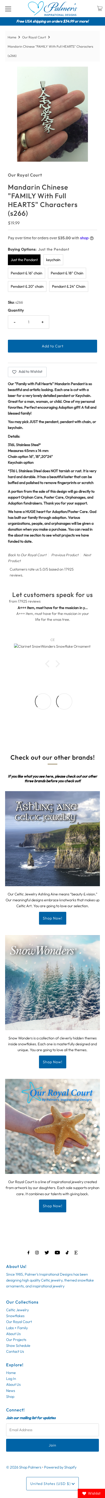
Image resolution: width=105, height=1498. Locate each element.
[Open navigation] (8, 8)
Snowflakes (15, 1316)
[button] (48, 663)
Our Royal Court (34, 37)
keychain (53, 259)
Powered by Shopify (60, 1467)
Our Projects (16, 1339)
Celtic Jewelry (17, 1310)
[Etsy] (75, 1252)
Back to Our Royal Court (27, 555)
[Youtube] (57, 1252)
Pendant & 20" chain (27, 286)
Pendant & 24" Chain (68, 286)
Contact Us (15, 1351)
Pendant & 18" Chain (67, 273)
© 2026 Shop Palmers (23, 1467)
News (10, 1390)
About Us (13, 1333)
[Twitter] (47, 1252)
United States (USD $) (51, 1483)
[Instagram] (37, 1252)
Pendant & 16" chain (26, 273)
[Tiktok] (67, 1252)
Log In (11, 1378)
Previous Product (64, 555)
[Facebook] (29, 1252)
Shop (10, 1396)
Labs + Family (17, 1328)
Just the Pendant (24, 259)
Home (12, 37)
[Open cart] (99, 8)
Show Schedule (18, 1345)
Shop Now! (52, 918)
